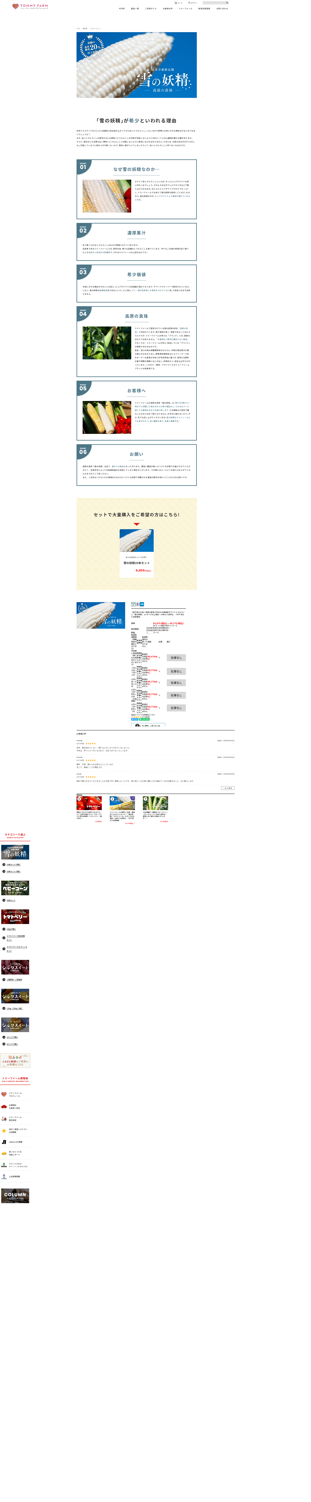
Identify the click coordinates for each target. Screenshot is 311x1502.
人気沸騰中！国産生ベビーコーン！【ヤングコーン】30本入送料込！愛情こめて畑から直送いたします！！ (155, 815)
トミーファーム (185, 8)
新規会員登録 (204, 8)
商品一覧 (135, 8)
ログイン (194, 3)
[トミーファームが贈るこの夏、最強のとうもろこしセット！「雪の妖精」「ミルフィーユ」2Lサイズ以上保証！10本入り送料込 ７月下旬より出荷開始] (122, 803)
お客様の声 (168, 8)
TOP (78, 28)
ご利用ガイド (151, 8)
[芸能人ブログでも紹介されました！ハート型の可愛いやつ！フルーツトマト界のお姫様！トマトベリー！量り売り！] (89, 803)
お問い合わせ (222, 8)
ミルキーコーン (95, 28)
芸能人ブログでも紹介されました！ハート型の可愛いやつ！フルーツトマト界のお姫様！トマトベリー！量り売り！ (89, 815)
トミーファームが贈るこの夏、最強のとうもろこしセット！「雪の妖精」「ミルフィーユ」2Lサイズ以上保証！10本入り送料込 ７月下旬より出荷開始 (122, 816)
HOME (122, 8)
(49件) (147, 717)
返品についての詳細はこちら (143, 714)
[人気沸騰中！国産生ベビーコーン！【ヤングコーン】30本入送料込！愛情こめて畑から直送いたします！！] (155, 803)
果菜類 (85, 28)
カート (180, 3)
